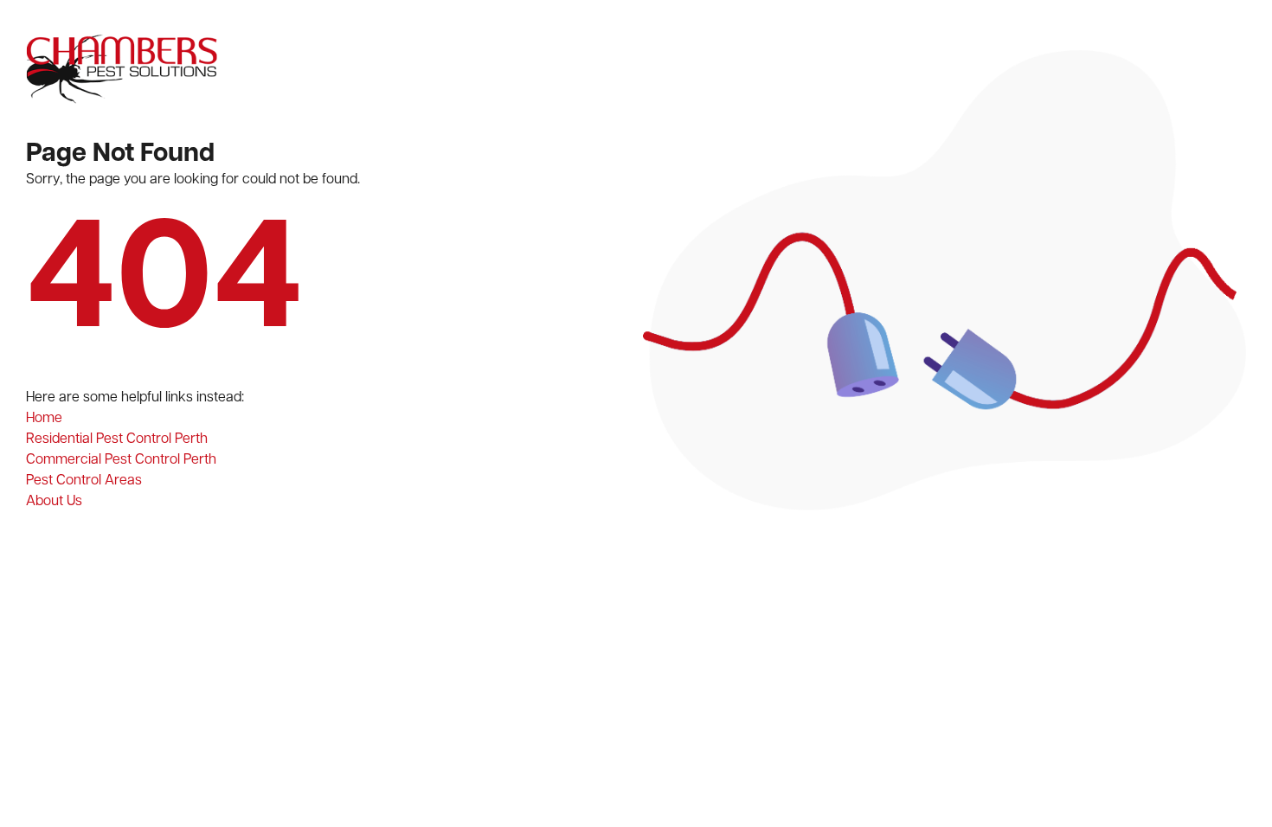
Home (44, 418)
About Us (54, 501)
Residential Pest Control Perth (117, 439)
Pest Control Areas (84, 480)
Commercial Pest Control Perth (121, 459)
